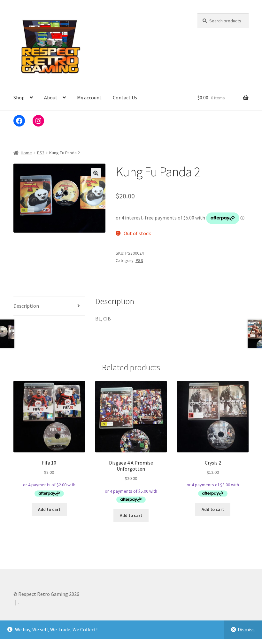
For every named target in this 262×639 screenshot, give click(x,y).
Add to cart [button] (49, 509)
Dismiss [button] (246, 629)
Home (26, 153)
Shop (19, 97)
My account (89, 97)
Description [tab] (26, 306)
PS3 (40, 153)
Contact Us (125, 97)
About (51, 97)
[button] (96, 173)
